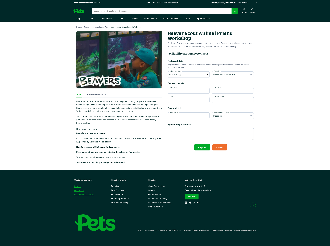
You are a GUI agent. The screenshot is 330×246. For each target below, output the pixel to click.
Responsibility (154, 194)
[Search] (235, 11)
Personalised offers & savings (198, 190)
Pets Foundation (155, 206)
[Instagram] (186, 203)
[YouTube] (198, 203)
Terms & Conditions (201, 230)
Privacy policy (217, 230)
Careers (151, 190)
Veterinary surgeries (120, 198)
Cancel (219, 147)
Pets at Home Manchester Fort (96, 27)
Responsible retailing (157, 198)
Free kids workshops (120, 202)
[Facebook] (190, 203)
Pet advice (116, 186)
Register (202, 147)
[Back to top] (253, 205)
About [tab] (79, 94)
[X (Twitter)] (194, 203)
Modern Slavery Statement (245, 230)
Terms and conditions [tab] (96, 94)
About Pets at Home (157, 186)
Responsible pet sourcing (159, 202)
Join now (192, 196)
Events (79, 27)
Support (77, 186)
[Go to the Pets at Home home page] (79, 11)
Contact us (79, 190)
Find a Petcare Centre (84, 194)
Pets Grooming (118, 190)
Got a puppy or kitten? (195, 186)
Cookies (228, 230)
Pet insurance (117, 194)
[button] (165, 2)
